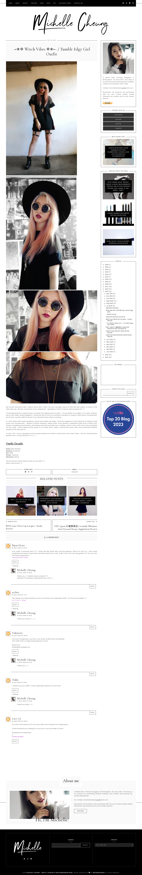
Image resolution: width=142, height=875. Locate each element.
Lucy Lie (16, 718)
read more (80, 811)
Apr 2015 (109, 344)
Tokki (15, 679)
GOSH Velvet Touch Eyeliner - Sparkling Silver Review (118, 242)
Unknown (17, 633)
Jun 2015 (109, 339)
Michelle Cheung (26, 570)
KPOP (48, 3)
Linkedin (118, 128)
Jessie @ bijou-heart (20, 557)
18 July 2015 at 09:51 (19, 721)
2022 (107, 274)
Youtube (118, 119)
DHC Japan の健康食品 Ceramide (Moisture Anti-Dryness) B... (117, 327)
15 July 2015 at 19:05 (19, 635)
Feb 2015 (109, 349)
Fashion (34, 3)
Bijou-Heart (18, 545)
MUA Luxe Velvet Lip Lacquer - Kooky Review (24, 527)
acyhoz (15, 592)
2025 (107, 267)
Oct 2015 (109, 298)
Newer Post (12, 521)
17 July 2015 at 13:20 (24, 662)
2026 (107, 265)
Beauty (25, 3)
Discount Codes (65, 3)
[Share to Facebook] (29, 472)
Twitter (118, 124)
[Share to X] (25, 472)
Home (10, 3)
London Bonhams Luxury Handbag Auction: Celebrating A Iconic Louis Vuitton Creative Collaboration (118, 152)
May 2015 (110, 342)
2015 (107, 291)
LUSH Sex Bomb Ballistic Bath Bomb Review (119, 335)
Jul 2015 (109, 306)
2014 (107, 355)
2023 (107, 272)
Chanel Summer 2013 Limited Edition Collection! (118, 214)
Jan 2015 (109, 352)
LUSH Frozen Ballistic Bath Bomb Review (117, 331)
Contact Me (78, 3)
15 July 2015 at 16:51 (24, 572)
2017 (107, 287)
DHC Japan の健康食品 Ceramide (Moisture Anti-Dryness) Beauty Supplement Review (75, 527)
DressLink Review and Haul (115, 317)
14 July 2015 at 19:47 (19, 548)
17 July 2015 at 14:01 (19, 682)
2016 (107, 289)
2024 (107, 269)
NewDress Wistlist (112, 308)
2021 (107, 277)
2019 (107, 282)
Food (42, 3)
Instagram (118, 115)
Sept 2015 (110, 301)
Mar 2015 (109, 347)
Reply (15, 562)
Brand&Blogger (99, 872)
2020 (107, 279)
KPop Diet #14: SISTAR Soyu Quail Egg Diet (119, 311)
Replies (16, 566)
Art (54, 3)
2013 (107, 357)
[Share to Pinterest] (31, 472)
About (17, 3)
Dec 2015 (109, 294)
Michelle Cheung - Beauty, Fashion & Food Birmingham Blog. (50, 872)
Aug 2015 (109, 303)
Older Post (90, 521)
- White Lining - (111, 314)
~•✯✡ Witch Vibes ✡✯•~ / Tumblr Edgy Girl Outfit (119, 323)
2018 (107, 284)
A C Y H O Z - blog (19, 600)
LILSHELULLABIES (18, 737)
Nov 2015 (109, 296)
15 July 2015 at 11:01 (19, 595)
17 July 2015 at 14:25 (24, 701)
